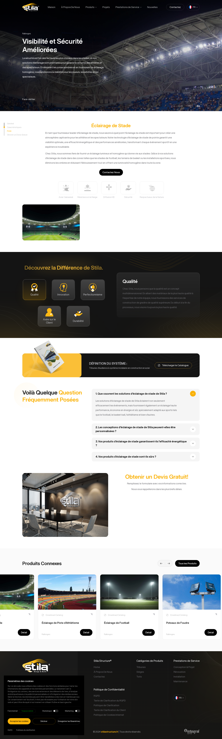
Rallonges (46, 634)
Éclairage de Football (116, 622)
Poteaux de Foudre (177, 622)
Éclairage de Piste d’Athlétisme (60, 622)
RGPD (10, 730)
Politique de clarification (25, 730)
